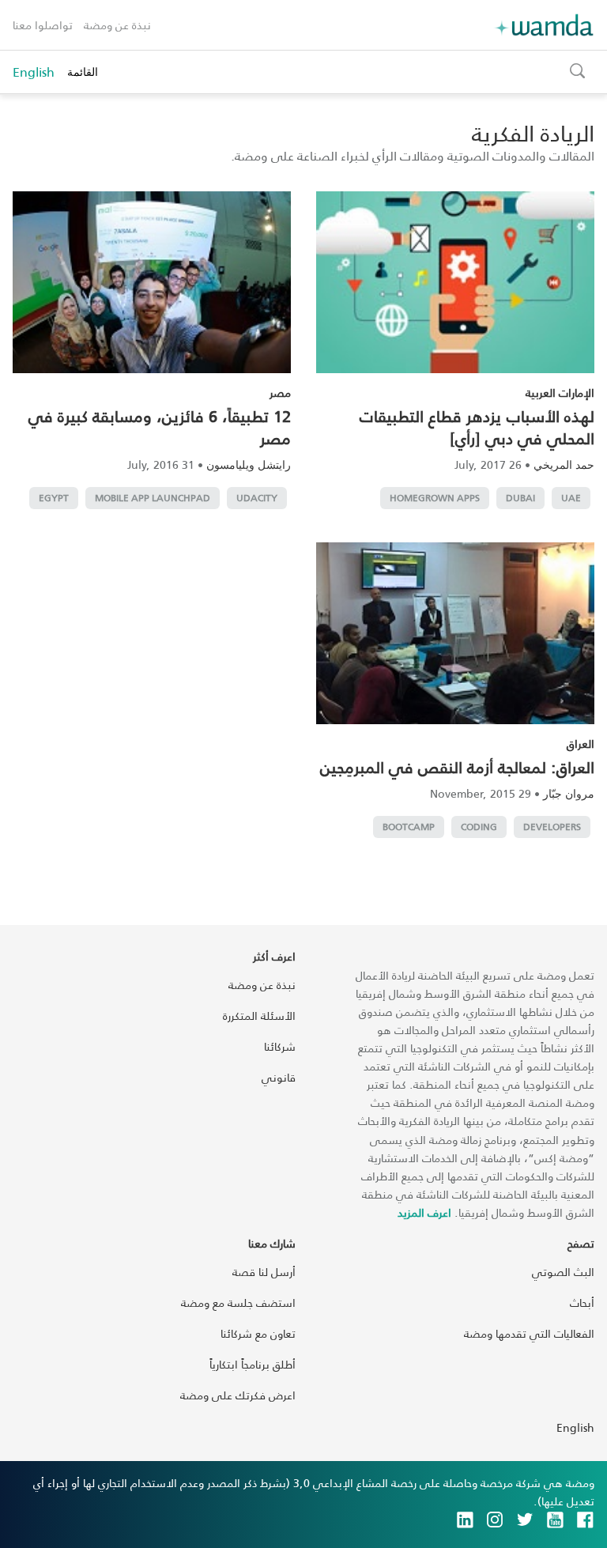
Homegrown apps (435, 498)
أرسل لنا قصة (264, 1271)
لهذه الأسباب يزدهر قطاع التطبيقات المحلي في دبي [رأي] (477, 427)
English (34, 72)
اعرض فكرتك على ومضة (238, 1395)
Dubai (520, 498)
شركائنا (280, 1046)
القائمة (82, 71)
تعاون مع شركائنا (258, 1333)
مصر (280, 392)
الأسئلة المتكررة (259, 1015)
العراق (580, 743)
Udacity (256, 498)
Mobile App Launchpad (152, 498)
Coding (479, 826)
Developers (552, 826)
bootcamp (409, 826)
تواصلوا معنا (43, 25)
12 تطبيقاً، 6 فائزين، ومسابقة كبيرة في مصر (159, 427)
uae (571, 498)
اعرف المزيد (424, 1212)
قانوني (279, 1077)
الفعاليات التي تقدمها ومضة (529, 1333)
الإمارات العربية (560, 392)
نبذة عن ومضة (117, 25)
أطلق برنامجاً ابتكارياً (252, 1364)
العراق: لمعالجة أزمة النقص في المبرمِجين (457, 767)
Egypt (54, 498)
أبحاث (582, 1302)
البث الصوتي (563, 1271)
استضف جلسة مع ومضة (238, 1302)
